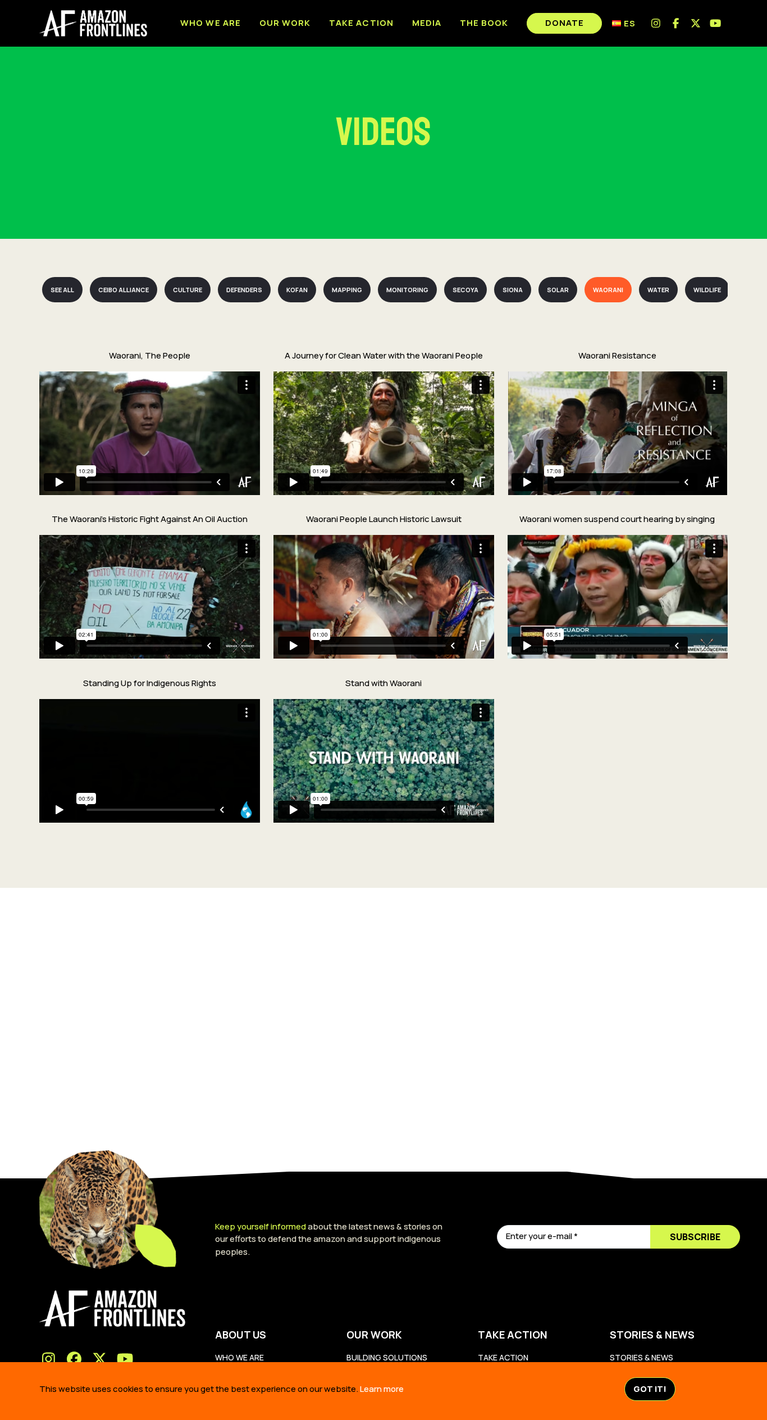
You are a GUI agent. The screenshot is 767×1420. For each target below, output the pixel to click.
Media (426, 23)
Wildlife (707, 289)
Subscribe (695, 1237)
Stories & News (641, 1357)
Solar (558, 289)
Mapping (347, 289)
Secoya (465, 289)
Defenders (244, 289)
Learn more (382, 1389)
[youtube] (716, 23)
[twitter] (696, 23)
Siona (513, 289)
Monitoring (407, 289)
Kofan (297, 289)
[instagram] (656, 23)
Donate (564, 23)
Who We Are (239, 1357)
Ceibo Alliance (123, 289)
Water (658, 289)
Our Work (285, 23)
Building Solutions (386, 1357)
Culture (187, 289)
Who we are (210, 23)
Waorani (608, 289)
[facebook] (676, 23)
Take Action (361, 23)
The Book (484, 23)
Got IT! (649, 1389)
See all (62, 289)
